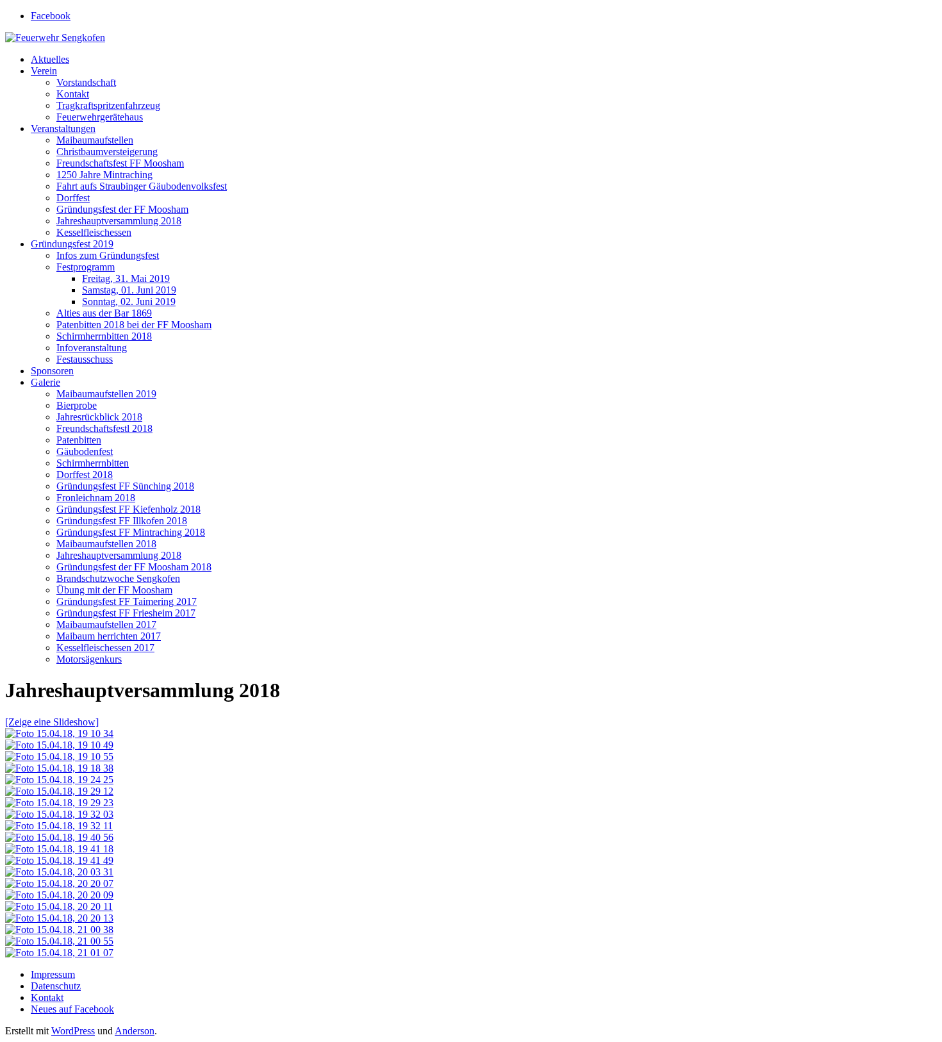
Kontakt (72, 93)
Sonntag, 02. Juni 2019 (129, 301)
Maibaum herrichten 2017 (108, 636)
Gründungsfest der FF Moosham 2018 (133, 566)
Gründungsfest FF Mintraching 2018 (130, 532)
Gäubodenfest (84, 451)
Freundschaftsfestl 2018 (104, 428)
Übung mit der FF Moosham (114, 589)
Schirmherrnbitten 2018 (104, 336)
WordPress (73, 1030)
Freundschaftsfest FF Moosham (120, 163)
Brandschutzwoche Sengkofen (118, 578)
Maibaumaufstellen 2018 (106, 543)
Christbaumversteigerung (107, 151)
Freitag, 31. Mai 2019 (126, 278)
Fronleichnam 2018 (95, 497)
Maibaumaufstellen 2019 (106, 393)
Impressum (53, 974)
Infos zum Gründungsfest (107, 255)
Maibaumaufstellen (94, 140)
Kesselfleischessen (93, 232)
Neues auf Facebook (72, 1009)
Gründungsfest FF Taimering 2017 (126, 601)
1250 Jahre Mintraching (104, 174)
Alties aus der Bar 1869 (104, 313)
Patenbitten (78, 439)
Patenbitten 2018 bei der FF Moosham (133, 324)
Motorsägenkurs (89, 659)
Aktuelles (50, 59)
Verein (44, 70)
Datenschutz (56, 985)
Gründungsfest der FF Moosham (122, 209)
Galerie (45, 382)
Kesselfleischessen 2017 (105, 647)
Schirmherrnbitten (92, 463)
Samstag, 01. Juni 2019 (129, 290)
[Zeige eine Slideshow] (52, 721)
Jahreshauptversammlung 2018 (118, 220)
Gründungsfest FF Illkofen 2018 (121, 520)
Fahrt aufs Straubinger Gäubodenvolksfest (141, 186)
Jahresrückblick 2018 (99, 416)
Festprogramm (85, 266)
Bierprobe (76, 405)
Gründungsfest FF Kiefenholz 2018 (128, 509)
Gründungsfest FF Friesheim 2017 (125, 613)
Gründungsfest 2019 (72, 243)
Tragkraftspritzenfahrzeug (108, 105)
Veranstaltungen (63, 128)
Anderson (134, 1030)
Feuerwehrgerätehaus (99, 117)
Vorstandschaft (86, 82)
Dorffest (73, 197)
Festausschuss (84, 359)
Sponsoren (52, 370)
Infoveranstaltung (91, 347)
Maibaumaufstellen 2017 (106, 624)
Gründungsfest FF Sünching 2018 (125, 486)
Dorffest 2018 (84, 474)
